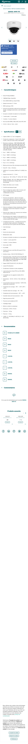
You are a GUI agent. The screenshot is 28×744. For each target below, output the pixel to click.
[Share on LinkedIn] (8, 431)
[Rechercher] (22, 1)
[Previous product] (2, 27)
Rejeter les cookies (14, 735)
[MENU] (25, 1)
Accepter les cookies (14, 732)
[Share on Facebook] (3, 431)
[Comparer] (12, 424)
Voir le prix (14, 60)
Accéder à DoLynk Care (7, 52)
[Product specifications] (20, 131)
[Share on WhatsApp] (24, 431)
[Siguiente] (25, 412)
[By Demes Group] (6, 1)
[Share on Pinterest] (14, 431)
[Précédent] (23, 412)
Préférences (14, 739)
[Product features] (17, 131)
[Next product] (26, 27)
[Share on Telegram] (19, 431)
